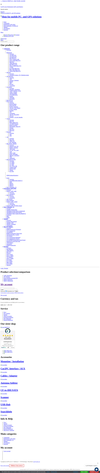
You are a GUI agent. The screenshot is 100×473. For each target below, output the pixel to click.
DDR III (11, 184)
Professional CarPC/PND (9, 24)
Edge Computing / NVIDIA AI (11, 26)
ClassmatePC (9, 225)
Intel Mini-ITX (12, 58)
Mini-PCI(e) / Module (11, 143)
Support (5, 314)
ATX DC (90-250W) (14, 114)
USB (10, 79)
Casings (8, 118)
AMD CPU (12, 141)
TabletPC (6, 27)
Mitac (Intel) (9, 262)
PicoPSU (11, 110)
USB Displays (9, 242)
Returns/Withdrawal (8, 320)
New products (7, 313)
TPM (10, 157)
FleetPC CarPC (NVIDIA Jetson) (14, 205)
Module (11, 81)
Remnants (8, 131)
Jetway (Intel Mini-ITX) (14, 60)
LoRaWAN (12, 158)
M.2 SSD (11, 171)
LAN (10, 151)
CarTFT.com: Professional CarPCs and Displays (12, 6)
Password (3, 291)
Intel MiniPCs (9, 249)
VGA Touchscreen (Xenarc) (13, 238)
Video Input (12, 149)
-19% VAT (9, 305)
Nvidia (8, 217)
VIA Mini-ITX (12, 55)
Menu (2, 32)
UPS (10, 112)
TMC (10, 83)
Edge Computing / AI (11, 187)
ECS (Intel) (9, 259)
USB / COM (12, 153)
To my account (7, 451)
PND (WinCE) (9, 195)
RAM (7, 178)
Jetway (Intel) (9, 254)
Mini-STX (11, 130)
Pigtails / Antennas (13, 147)
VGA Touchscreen (10, 230)
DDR (10, 182)
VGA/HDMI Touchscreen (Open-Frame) (16, 240)
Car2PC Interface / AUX (15, 91)
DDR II (11, 183)
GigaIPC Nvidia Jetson (11, 209)
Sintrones (8, 265)
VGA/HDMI (9, 232)
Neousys (8, 253)
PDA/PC (11, 84)
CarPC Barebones (8, 275)
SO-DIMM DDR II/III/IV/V (16, 180)
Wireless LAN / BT (13, 146)
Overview (8, 50)
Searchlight (12, 98)
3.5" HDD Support (13, 124)
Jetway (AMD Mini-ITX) (15, 65)
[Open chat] (97, 470)
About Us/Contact (8, 316)
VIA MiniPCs (9, 257)
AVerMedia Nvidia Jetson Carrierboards (15, 211)
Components (6, 23)
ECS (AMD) (9, 261)
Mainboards (9, 52)
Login (2, 289)
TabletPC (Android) (11, 224)
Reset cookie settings (5, 465)
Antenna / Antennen (14, 80)
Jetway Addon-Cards (14, 59)
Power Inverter (12, 105)
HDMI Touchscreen (11, 245)
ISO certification (7, 318)
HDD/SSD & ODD (11, 159)
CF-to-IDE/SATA (13, 95)
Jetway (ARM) (9, 258)
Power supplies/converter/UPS (11, 278)
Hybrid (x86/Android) (11, 221)
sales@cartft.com (36, 461)
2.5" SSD (11, 164)
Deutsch (2, 11)
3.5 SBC (11, 67)
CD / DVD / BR (13, 166)
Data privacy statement (9, 430)
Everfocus (8, 215)
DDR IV (11, 186)
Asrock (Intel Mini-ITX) (15, 71)
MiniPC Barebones (8, 279)
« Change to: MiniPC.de (13, 1)
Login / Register (4, 268)
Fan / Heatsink (12, 142)
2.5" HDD (11, 163)
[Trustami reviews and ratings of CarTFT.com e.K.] (8, 348)
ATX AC (11, 116)
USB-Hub (11, 97)
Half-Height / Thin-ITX (14, 126)
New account (4, 295)
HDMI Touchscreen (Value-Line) (14, 233)
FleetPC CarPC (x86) (11, 191)
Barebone (6, 29)
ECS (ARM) (9, 263)
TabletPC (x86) (10, 223)
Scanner (11, 96)
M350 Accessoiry (13, 125)
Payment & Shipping (8, 317)
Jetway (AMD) (9, 256)
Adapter (11, 170)
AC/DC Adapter (13, 109)
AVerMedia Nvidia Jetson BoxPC (14, 212)
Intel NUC (11, 62)
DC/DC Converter (13, 106)
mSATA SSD (12, 168)
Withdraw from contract (17, 465)
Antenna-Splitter (13, 93)
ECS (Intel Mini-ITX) (14, 68)
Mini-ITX (11, 121)
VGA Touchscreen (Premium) (13, 237)
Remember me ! (10, 291)
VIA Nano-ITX (13, 56)
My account (6, 284)
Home (5, 22)
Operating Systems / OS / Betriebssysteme (19, 75)
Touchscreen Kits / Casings (12, 234)
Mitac (7, 216)
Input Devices (9, 100)
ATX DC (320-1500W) (14, 108)
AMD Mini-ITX (13, 63)
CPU (10, 135)
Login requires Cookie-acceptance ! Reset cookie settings (12, 292)
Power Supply (9, 101)
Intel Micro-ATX (13, 64)
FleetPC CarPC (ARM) (11, 201)
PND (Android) (10, 200)
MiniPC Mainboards (8, 280)
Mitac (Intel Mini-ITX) (14, 69)
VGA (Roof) (9, 236)
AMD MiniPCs (10, 250)
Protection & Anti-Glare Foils (13, 241)
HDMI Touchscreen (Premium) (13, 229)
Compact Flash (12, 167)
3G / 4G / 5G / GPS (14, 150)
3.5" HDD (11, 162)
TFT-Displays (7, 28)
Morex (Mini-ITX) (13, 122)
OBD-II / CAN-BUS (14, 155)
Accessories (12, 85)
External (11, 128)
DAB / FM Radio (13, 154)
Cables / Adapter (13, 92)
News (5, 312)
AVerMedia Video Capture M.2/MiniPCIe (16, 213)
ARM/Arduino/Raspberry (12, 175)
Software (8, 72)
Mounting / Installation (14, 89)
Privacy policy (54, 471)
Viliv (10, 134)
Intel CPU (11, 139)
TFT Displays (7, 276)
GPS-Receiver (9, 76)
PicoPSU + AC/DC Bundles (16, 117)
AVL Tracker (9, 199)
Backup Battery (13, 104)
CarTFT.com (11, 36)
